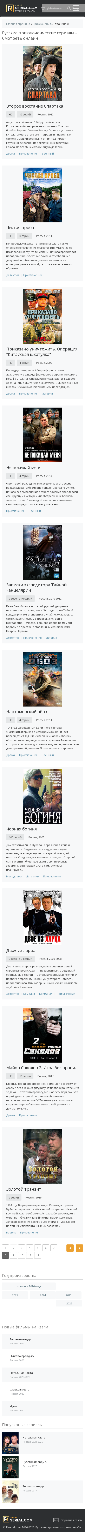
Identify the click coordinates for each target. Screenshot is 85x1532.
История (47, 393)
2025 (15, 1295)
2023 (69, 1295)
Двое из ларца (20, 950)
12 (37, 1255)
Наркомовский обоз (26, 711)
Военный (48, 153)
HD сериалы (28, 8)
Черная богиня (21, 829)
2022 (69, 1303)
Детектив (12, 275)
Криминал (45, 994)
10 (21, 1255)
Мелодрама (14, 876)
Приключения (28, 153)
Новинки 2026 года (29, 1286)
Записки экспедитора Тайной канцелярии (36, 587)
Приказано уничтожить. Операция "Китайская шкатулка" (42, 351)
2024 (43, 1295)
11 (29, 1255)
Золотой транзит (23, 1189)
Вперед (79, 1248)
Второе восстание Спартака (34, 106)
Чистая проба (20, 227)
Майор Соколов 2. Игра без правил (41, 1067)
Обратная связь (71, 1520)
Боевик (11, 1232)
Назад (70, 1248)
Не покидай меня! (24, 467)
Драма (10, 153)
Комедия (29, 994)
